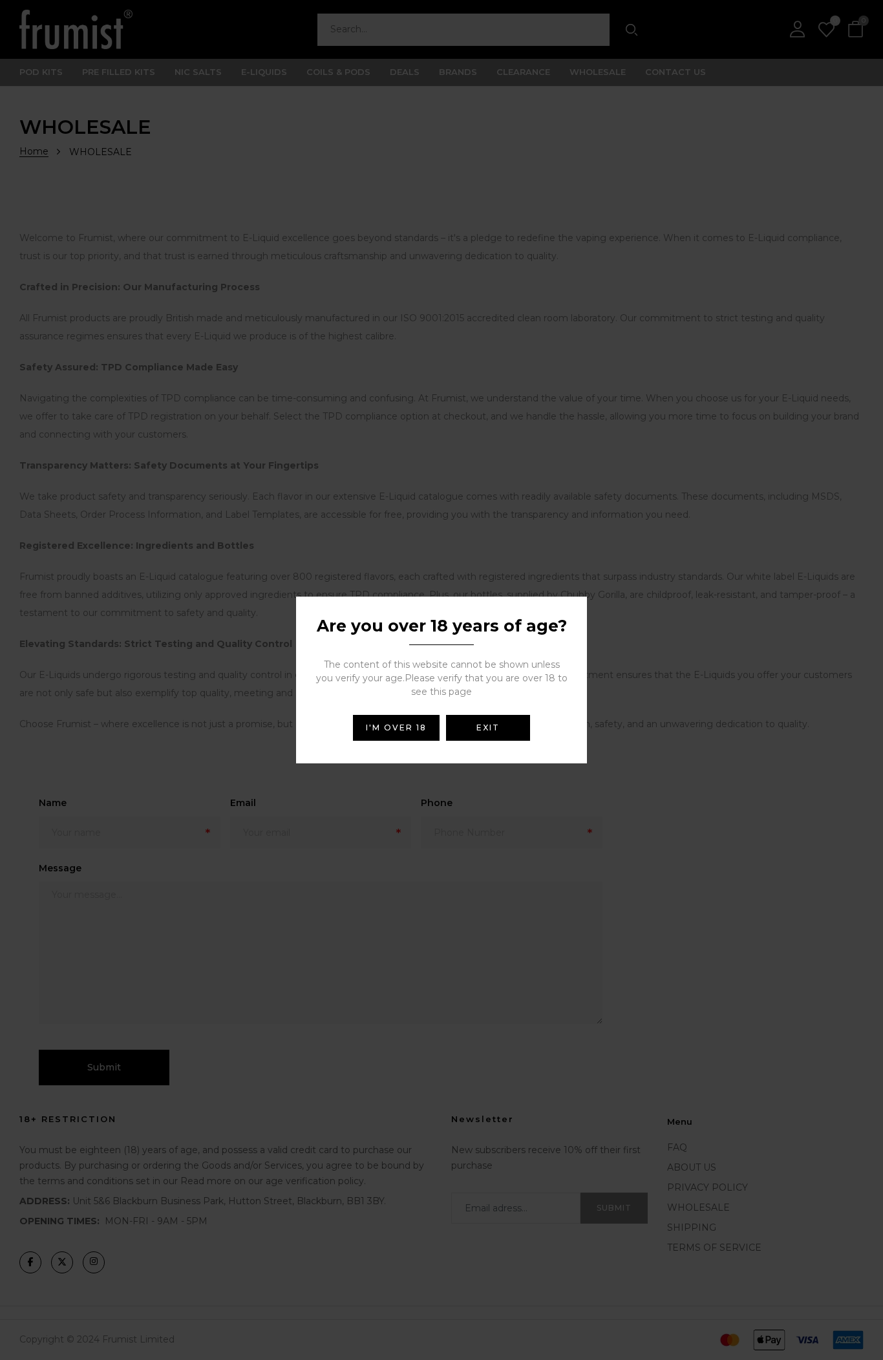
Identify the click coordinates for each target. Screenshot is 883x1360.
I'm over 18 (396, 727)
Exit (488, 727)
